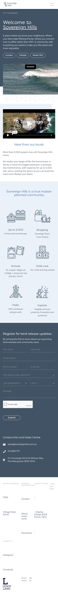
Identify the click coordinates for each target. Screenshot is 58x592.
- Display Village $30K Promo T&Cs (40, 514)
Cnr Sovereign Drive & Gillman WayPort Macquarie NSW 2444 (25, 460)
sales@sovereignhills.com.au (22, 444)
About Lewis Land (24, 516)
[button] (52, 4)
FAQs (5, 497)
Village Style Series (9, 513)
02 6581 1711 (14, 451)
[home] (10, 4)
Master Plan (38, 55)
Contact (25, 499)
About (5, 13)
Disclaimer (26, 533)
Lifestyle (22, 55)
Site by (30, 579)
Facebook (8, 570)
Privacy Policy (24, 579)
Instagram (8, 555)
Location (9, 55)
